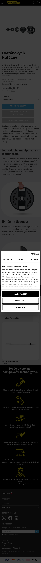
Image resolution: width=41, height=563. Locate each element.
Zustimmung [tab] (7, 259)
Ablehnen (20, 307)
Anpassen (19, 301)
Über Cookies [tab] (33, 259)
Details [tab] (20, 259)
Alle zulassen (20, 294)
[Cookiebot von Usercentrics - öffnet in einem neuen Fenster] (30, 254)
